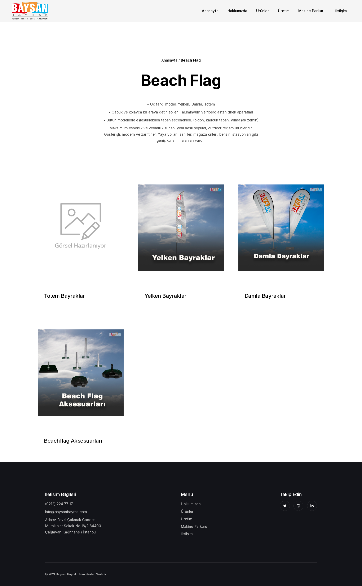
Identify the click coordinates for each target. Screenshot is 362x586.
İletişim (341, 11)
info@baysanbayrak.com (66, 512)
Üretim (283, 11)
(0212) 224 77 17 (59, 504)
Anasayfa (210, 11)
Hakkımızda (237, 11)
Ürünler (187, 511)
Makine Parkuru (312, 11)
